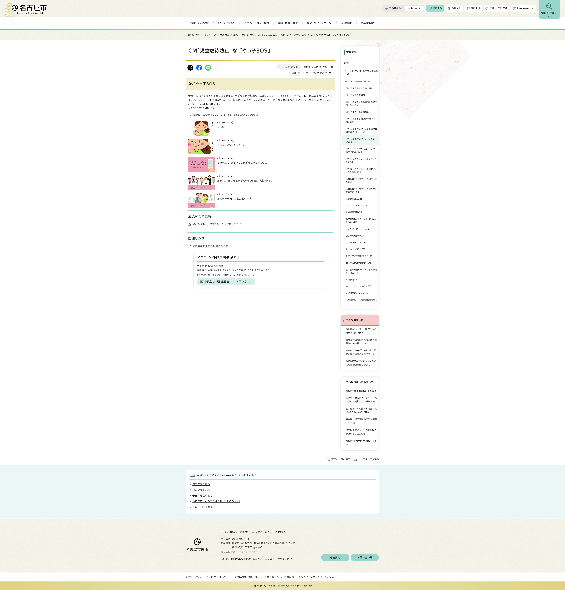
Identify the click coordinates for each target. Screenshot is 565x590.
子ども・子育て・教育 (256, 23)
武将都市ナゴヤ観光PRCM (358, 263)
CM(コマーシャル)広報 (293, 35)
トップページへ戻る (368, 459)
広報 (235, 35)
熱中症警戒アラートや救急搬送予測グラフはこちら (361, 432)
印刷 (294, 73)
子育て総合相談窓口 (203, 495)
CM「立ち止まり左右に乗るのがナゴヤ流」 (361, 160)
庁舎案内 (335, 557)
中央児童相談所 (201, 484)
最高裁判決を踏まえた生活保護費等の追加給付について (361, 341)
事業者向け (368, 23)
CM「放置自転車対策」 (356, 95)
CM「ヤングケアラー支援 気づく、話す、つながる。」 (361, 150)
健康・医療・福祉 (288, 23)
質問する (437, 8)
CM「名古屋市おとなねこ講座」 (360, 88)
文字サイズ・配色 (499, 8)
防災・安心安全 (199, 23)
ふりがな (456, 8)
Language (523, 8)
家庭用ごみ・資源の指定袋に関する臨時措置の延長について (361, 352)
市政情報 (346, 23)
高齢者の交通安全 (354, 199)
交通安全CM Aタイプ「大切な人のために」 (361, 180)
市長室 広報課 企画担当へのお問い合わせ (228, 281)
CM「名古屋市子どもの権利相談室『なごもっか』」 (361, 103)
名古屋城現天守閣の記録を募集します (361, 421)
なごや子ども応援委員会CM (359, 256)
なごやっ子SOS (201, 490)
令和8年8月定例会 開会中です (361, 441)
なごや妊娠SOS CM (356, 243)
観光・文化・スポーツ (319, 23)
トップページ (209, 35)
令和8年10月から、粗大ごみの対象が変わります (361, 331)
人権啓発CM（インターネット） (359, 293)
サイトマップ (195, 577)
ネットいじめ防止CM (355, 249)
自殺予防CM (352, 280)
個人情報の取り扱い (248, 577)
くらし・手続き (226, 23)
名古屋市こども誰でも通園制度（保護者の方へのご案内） (361, 410)
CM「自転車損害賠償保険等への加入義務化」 (360, 120)
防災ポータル (414, 8)
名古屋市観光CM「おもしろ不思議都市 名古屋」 (361, 271)
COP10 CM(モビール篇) (358, 229)
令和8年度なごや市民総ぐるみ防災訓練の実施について (361, 363)
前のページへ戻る (340, 459)
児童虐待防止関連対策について (210, 246)
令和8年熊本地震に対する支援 (361, 391)
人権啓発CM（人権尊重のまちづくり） (361, 301)
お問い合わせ (365, 557)
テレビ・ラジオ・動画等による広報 (259, 35)
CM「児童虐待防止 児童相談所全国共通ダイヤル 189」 (361, 130)
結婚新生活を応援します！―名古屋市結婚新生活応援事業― (361, 399)
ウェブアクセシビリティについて (318, 577)
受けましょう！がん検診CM (358, 286)
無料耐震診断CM (354, 212)
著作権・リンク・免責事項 (280, 577)
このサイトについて (219, 577)
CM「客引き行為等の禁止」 (358, 112)
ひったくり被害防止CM (356, 206)
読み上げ (475, 8)
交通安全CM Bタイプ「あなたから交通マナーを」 (361, 190)
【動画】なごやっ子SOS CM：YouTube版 (224, 115)
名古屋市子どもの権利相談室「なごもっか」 (216, 501)
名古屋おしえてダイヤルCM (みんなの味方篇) (361, 220)
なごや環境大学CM (355, 236)
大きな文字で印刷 (317, 73)
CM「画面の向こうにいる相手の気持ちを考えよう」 (361, 170)
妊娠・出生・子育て (202, 507)
